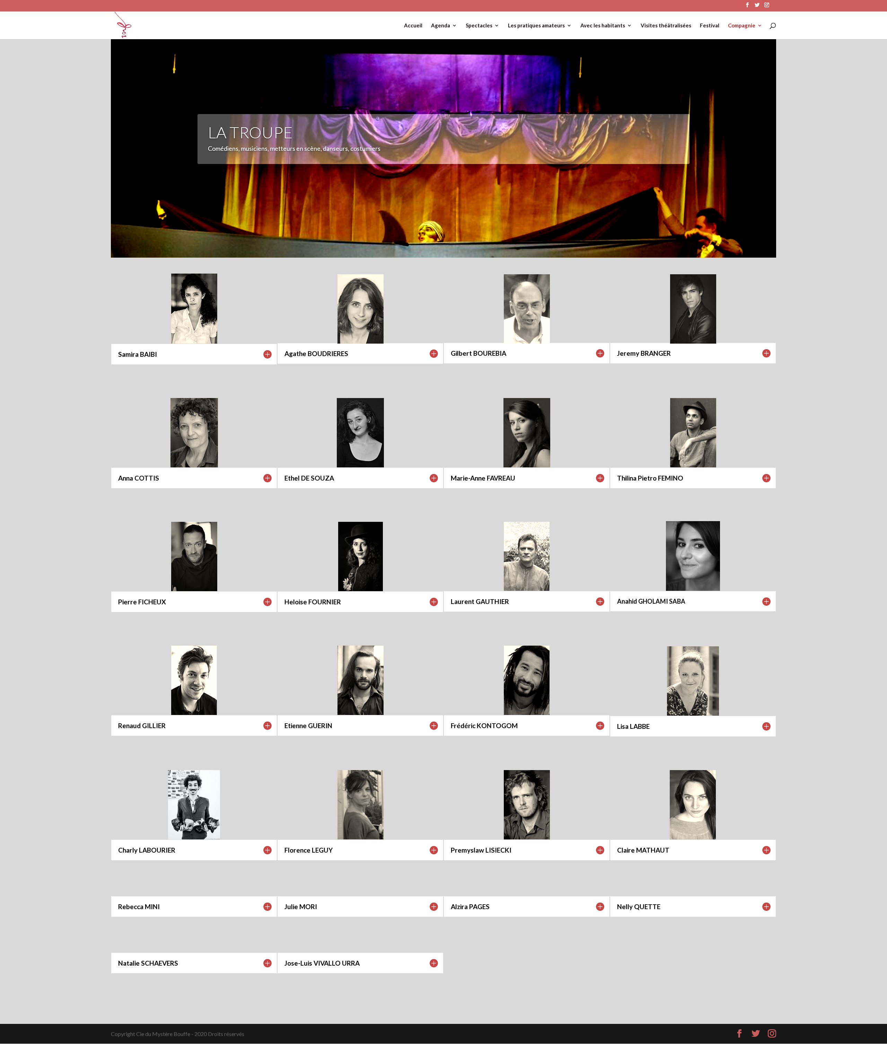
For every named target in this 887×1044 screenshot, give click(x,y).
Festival (709, 25)
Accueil (413, 25)
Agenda (440, 25)
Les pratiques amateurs (536, 25)
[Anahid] (693, 588)
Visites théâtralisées (666, 25)
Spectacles (479, 25)
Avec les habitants (602, 25)
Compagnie (741, 25)
